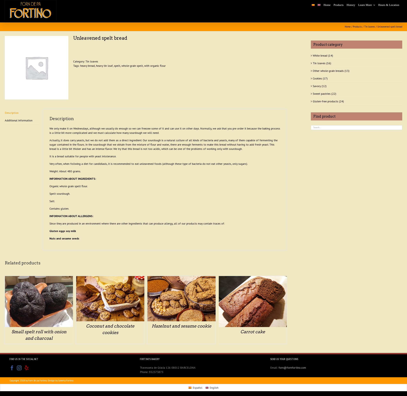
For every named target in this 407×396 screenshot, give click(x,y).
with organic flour (155, 66)
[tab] (22, 113)
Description (11, 113)
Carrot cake (252, 331)
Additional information (18, 120)
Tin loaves (91, 61)
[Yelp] (26, 367)
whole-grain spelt (132, 66)
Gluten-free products (325, 101)
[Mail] (33, 367)
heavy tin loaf (104, 66)
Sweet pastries (322, 94)
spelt (117, 66)
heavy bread (87, 66)
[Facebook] (12, 367)
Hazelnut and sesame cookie (181, 326)
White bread (320, 55)
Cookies (317, 78)
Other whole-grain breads (328, 71)
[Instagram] (19, 367)
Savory (317, 86)
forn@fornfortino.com (292, 367)
